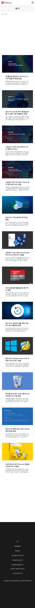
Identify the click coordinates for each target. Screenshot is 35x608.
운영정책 (17, 550)
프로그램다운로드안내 (17, 555)
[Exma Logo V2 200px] (6, 2)
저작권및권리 (17, 546)
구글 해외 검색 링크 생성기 (17, 568)
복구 (6, 14)
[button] (32, 3)
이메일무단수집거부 (17, 560)
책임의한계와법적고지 (17, 564)
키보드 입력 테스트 (17, 573)
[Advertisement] (17, 34)
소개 (17, 541)
